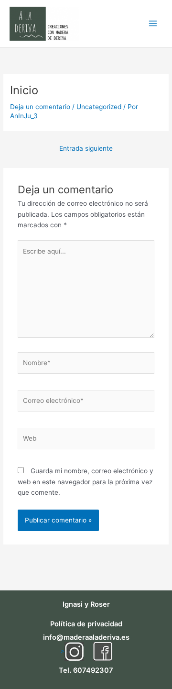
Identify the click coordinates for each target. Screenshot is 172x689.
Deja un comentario (40, 107)
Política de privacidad (86, 624)
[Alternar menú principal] (153, 23)
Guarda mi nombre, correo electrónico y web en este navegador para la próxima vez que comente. (85, 481)
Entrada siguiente (86, 148)
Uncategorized (98, 107)
